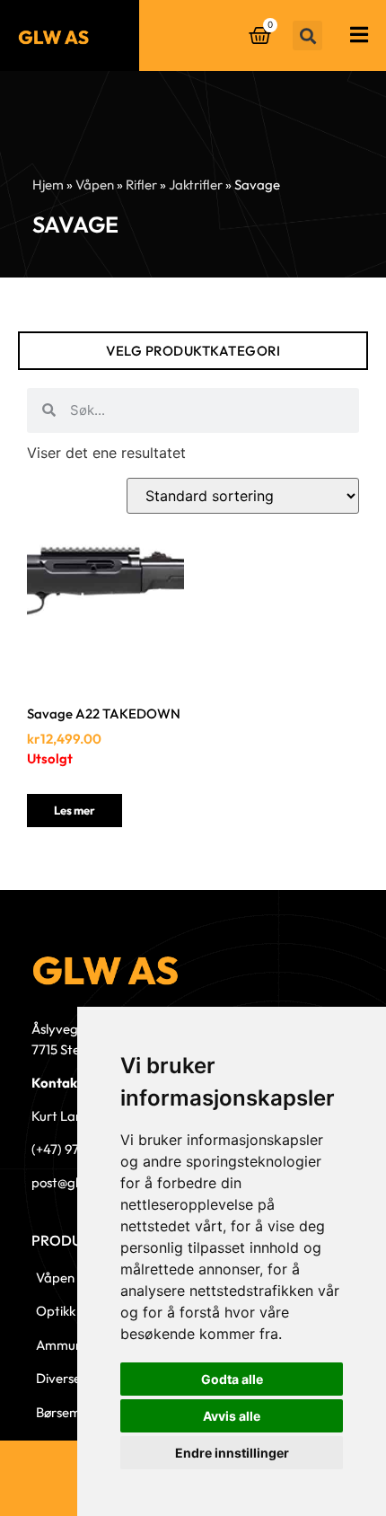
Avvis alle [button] (231, 1415)
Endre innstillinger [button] (232, 1452)
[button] (307, 35)
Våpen (94, 184)
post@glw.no (68, 1182)
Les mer (74, 810)
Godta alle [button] (232, 1379)
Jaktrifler (196, 184)
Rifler (141, 184)
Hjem (48, 184)
